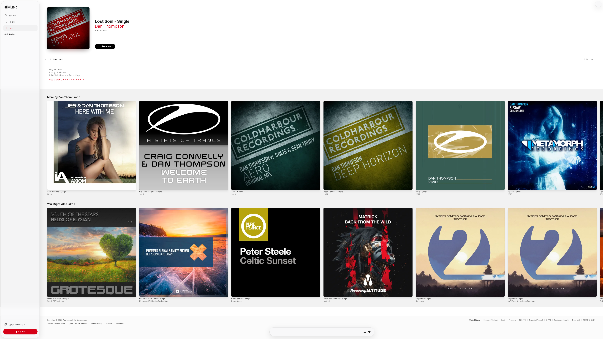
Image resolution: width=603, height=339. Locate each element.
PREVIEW (584, 59)
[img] (11, 7)
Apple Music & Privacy (77, 324)
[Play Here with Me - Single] (51, 186)
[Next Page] (600, 145)
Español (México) (490, 320)
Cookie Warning (96, 324)
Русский (512, 320)
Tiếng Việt (576, 320)
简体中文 (522, 320)
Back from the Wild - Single (336, 209)
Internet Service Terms (56, 324)
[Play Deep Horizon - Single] (327, 186)
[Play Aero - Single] (235, 186)
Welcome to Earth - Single (152, 102)
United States (474, 320)
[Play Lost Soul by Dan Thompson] (50, 59)
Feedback (120, 324)
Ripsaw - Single (515, 102)
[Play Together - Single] (419, 292)
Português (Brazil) (561, 320)
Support (109, 324)
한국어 (548, 320)
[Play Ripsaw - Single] (511, 186)
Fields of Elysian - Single (59, 209)
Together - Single (424, 209)
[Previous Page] (44, 145)
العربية (503, 320)
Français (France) (536, 320)
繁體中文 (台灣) (589, 320)
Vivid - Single (422, 102)
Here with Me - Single (58, 102)
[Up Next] (365, 332)
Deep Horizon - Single (334, 102)
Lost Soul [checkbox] (57, 59)
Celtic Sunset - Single (242, 209)
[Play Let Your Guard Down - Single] (143, 292)
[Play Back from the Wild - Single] (327, 292)
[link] (64, 97)
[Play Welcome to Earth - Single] (143, 186)
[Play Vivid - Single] (419, 186)
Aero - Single (237, 102)
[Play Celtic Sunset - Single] (235, 292)
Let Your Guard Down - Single (154, 209)
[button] (20, 15)
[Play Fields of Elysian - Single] (51, 292)
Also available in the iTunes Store (65, 79)
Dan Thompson (109, 26)
